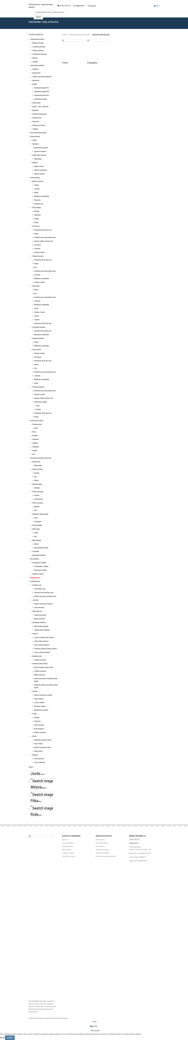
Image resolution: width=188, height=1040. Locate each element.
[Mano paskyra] (150, 6)
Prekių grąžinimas (67, 846)
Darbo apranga (100, 840)
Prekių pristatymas (68, 843)
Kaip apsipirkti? (66, 850)
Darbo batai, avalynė (102, 843)
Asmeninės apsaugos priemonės (106, 856)
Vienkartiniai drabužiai (102, 853)
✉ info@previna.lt (79, 6)
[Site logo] (42, 6)
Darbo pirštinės (100, 846)
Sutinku (10, 1038)
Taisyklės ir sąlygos (68, 853)
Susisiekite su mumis (68, 856)
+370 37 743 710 (65, 6)
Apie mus (65, 840)
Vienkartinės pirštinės (102, 850)
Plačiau (2, 1038)
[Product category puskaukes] (94, 510)
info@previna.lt (134, 843)
